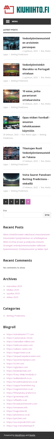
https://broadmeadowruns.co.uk (22, 381)
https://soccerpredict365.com (21, 422)
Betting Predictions (19, 54)
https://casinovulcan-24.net (20, 337)
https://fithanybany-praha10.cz (21, 392)
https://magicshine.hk (17, 411)
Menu (15, 21)
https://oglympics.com (17, 367)
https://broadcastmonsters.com (22, 403)
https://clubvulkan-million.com (20, 341)
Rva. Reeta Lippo (29, 134)
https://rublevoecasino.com (20, 345)
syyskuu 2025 (13, 293)
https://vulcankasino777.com (20, 334)
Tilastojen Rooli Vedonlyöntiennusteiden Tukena (36, 153)
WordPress (20, 435)
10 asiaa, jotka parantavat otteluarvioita (31, 95)
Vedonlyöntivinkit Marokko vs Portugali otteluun (36, 69)
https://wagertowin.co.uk (18, 352)
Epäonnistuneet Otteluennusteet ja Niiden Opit (25, 249)
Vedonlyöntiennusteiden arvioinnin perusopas (36, 43)
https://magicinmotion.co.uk (20, 389)
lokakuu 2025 (13, 289)
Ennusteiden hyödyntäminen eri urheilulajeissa (25, 238)
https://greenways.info (17, 396)
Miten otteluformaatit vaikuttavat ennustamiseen (26, 234)
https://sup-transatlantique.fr (20, 425)
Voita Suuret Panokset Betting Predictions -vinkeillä (36, 179)
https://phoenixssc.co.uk (18, 414)
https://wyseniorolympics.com (21, 359)
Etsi (5, 210)
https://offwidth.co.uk (17, 400)
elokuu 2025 (12, 297)
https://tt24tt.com (15, 363)
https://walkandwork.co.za (19, 378)
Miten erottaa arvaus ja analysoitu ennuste (23, 241)
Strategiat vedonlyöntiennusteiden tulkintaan (24, 245)
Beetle (32, 435)
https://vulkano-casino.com (19, 348)
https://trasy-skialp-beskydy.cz (21, 374)
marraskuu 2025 (14, 286)
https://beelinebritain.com (19, 370)
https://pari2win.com (16, 418)
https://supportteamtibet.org (21, 385)
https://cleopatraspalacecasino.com (23, 356)
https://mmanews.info (17, 407)
